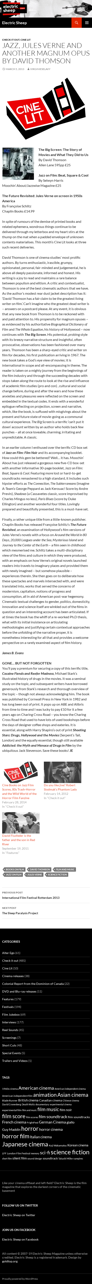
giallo (70, 1122)
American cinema (36, 1088)
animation (45, 1094)
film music (48, 1109)
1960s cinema (10, 1088)
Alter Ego (8, 953)
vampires (78, 1158)
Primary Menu (87, 23)
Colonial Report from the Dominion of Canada (33, 983)
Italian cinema (41, 1137)
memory (35, 1153)
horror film (15, 1136)
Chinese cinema (71, 1100)
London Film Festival (18, 1153)
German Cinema (52, 1122)
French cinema (14, 1122)
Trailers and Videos (15, 1061)
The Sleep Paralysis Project (20, 910)
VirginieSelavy (40, 69)
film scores (32, 1117)
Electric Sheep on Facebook (20, 1239)
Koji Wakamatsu (58, 1145)
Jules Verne (34, 874)
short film (7, 1158)
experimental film (12, 1110)
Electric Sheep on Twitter (18, 1215)
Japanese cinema (25, 1144)
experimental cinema (61, 1104)
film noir (66, 1110)
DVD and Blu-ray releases (19, 991)
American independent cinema (70, 1088)
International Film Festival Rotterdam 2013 (30, 895)
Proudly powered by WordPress (20, 1278)
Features (8, 999)
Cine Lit (26, 39)
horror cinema (51, 1129)
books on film (15, 869)
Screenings (9, 1037)
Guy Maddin (11, 1129)
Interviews (9, 1022)
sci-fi (45, 1152)
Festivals (8, 1007)
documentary (42, 1104)
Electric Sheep (14, 22)
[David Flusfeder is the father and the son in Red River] (21, 823)
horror (30, 1128)
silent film (19, 1158)
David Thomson (40, 869)
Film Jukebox (11, 1014)
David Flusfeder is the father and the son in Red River (18, 840)
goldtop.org (10, 1261)
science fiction (57, 874)
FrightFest (32, 1122)
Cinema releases (13, 976)
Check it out (10, 39)
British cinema (28, 1100)
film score (13, 1116)
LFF (4, 1153)
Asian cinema (72, 1094)
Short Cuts (9, 1045)
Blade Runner (10, 1100)
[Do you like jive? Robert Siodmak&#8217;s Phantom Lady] (62, 772)
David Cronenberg (11, 1104)
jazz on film (13, 874)
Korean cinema (77, 1145)
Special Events (11, 1053)
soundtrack (50, 1158)
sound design (34, 1158)
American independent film (17, 1095)
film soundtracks (79, 1117)
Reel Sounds (10, 1030)
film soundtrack (53, 1116)
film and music (65, 869)
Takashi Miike (65, 1158)
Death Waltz (28, 1104)
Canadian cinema (50, 1100)
